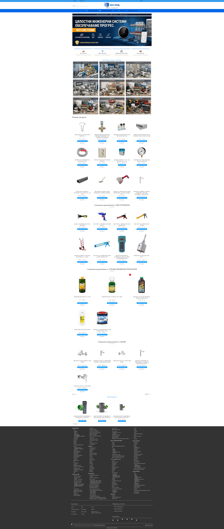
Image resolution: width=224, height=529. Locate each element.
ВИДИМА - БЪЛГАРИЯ (78, 479)
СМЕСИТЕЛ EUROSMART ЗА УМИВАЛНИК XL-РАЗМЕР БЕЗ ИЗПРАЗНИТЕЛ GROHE (142, 362)
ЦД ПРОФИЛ (115, 475)
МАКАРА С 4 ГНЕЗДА (93, 454)
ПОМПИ (75, 442)
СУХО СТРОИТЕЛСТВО (116, 459)
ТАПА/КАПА (76, 437)
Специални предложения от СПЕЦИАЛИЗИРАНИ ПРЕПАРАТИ (112, 269)
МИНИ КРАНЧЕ (76, 452)
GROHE (75, 478)
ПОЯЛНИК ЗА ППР (137, 455)
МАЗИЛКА (114, 492)
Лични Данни (84, 511)
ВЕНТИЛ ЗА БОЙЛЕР (93, 434)
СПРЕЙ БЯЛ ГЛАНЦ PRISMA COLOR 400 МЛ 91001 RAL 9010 (122, 135)
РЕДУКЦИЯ (136, 480)
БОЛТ (135, 437)
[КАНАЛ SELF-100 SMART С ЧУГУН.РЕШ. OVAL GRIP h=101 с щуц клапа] (82, 180)
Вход (82, 507)
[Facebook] (144, 1)
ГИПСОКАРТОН (115, 472)
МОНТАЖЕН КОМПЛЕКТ (138, 433)
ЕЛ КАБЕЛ (91, 450)
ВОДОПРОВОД (75, 428)
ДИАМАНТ (136, 464)
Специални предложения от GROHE (112, 342)
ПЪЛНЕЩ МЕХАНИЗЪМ (93, 433)
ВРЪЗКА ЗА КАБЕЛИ (137, 436)
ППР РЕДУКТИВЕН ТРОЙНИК (79, 436)
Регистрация (83, 509)
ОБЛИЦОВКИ (114, 483)
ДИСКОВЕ (135, 456)
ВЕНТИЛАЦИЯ (92, 444)
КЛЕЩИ (135, 446)
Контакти (122, 10)
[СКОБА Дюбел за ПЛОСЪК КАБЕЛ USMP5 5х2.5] (82, 127)
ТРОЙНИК (136, 478)
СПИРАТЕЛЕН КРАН (77, 451)
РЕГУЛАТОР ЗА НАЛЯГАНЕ (78, 466)
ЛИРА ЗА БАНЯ (92, 479)
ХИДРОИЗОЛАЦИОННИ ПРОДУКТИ (118, 446)
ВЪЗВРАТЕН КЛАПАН (77, 465)
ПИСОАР (91, 441)
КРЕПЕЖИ (113, 494)
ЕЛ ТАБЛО (91, 458)
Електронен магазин (92, 10)
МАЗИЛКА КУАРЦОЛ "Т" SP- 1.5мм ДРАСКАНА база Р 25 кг (122, 160)
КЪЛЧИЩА (75, 450)
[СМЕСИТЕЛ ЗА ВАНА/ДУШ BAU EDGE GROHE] (82, 353)
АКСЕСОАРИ (91, 437)
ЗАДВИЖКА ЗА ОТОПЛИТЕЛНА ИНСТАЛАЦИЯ (120, 438)
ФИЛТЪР (75, 443)
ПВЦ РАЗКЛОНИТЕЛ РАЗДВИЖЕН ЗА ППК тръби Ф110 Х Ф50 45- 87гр (121, 417)
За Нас (92, 507)
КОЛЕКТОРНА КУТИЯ (116, 434)
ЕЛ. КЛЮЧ (91, 465)
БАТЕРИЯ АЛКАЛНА (93, 453)
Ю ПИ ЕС (91, 457)
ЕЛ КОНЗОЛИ (91, 467)
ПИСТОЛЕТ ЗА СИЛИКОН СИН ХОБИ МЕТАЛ (102, 225)
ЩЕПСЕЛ (91, 470)
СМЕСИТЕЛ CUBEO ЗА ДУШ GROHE (82, 386)
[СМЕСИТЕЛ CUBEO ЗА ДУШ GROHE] (82, 378)
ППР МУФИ (76, 438)
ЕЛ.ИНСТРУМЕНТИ (137, 451)
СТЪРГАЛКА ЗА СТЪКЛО (138, 454)
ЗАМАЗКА (114, 490)
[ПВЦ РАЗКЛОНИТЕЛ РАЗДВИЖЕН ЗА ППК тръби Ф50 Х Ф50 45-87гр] (82, 407)
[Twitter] (147, 1)
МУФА (135, 482)
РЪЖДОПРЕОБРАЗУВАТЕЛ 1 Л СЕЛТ (82, 296)
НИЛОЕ (91, 466)
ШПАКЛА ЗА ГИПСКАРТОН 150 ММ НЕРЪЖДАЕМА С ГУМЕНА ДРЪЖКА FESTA (121, 193)
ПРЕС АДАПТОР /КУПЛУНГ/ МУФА (96, 490)
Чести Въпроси (74, 514)
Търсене (82, 514)
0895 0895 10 (120, 511)
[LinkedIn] (145, 1)
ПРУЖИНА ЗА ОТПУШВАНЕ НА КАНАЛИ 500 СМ (82, 160)
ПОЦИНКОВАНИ (77, 468)
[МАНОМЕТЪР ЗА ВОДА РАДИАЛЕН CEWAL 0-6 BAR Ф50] (141, 152)
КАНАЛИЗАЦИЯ (136, 471)
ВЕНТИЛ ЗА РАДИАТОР (116, 429)
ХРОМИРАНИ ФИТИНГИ (78, 455)
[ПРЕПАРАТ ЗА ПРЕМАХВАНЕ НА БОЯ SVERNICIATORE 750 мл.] (102, 318)
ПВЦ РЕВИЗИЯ (137, 481)
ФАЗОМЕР (91, 471)
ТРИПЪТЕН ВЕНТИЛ (115, 436)
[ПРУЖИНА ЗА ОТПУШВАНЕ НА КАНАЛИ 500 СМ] (82, 152)
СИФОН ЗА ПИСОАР (93, 443)
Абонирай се (75, 423)
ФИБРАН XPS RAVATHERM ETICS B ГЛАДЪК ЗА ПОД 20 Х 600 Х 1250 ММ (141, 135)
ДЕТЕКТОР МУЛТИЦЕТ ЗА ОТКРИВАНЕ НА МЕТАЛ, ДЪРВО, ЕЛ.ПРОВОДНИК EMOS (122, 257)
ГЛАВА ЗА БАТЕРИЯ (93, 429)
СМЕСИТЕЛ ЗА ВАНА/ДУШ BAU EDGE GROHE (82, 361)
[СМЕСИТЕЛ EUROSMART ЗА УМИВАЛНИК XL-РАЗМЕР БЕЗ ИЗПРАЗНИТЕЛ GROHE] (141, 353)
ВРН (74, 461)
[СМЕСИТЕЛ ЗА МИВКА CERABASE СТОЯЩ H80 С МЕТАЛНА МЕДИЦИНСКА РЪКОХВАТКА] (141, 180)
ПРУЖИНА (114, 433)
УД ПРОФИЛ (115, 474)
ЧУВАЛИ (113, 479)
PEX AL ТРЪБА (114, 431)
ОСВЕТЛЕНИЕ (91, 449)
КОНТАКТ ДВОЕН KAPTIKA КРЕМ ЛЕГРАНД (102, 160)
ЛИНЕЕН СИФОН (137, 486)
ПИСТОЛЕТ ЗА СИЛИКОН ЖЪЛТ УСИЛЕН (141, 225)
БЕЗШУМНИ (136, 483)
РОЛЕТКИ (135, 450)
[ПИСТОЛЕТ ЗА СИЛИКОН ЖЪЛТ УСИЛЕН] (141, 216)
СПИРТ (113, 443)
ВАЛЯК (113, 442)
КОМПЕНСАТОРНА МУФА (139, 479)
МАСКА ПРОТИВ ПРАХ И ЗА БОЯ (140, 468)
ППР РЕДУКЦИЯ (76, 456)
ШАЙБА (135, 431)
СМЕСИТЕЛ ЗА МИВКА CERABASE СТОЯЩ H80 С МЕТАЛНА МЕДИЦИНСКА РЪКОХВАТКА (141, 193)
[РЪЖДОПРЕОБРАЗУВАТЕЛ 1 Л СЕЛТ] (82, 284)
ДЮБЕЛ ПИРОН (114, 498)
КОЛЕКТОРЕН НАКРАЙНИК (94, 486)
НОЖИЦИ (135, 442)
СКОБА (135, 432)
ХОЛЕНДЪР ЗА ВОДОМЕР (78, 448)
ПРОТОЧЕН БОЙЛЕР (77, 482)
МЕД (74, 472)
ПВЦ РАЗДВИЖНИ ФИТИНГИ (139, 485)
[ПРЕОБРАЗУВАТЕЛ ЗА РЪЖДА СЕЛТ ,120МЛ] (112, 285)
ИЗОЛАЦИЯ (76, 457)
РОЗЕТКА (75, 483)
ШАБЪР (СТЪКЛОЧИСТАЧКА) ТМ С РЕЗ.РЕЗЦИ (82, 225)
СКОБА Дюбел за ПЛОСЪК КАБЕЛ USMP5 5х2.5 (82, 135)
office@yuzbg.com (120, 506)
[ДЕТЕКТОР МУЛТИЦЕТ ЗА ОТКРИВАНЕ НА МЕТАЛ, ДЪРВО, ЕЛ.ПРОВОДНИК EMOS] (122, 244)
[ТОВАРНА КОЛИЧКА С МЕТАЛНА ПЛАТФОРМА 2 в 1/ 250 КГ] (82, 244)
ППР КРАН (75, 439)
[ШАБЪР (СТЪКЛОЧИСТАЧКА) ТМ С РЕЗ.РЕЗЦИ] (82, 216)
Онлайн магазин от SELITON (112, 527)
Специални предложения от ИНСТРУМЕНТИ (112, 205)
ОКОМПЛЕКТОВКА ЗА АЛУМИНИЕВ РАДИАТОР (98, 498)
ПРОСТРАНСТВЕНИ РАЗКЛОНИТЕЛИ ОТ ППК (142, 490)
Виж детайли (102, 141)
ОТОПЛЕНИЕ (91, 473)
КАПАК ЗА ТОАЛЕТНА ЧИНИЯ (94, 432)
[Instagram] (149, 1)
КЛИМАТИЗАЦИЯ (115, 437)
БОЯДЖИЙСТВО (137, 447)
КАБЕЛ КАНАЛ (92, 459)
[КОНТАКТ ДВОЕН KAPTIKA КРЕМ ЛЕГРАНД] (102, 152)
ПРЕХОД (75, 432)
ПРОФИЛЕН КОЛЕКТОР (93, 487)
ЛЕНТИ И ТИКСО (115, 462)
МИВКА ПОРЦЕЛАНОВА (78, 490)
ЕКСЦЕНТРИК (76, 494)
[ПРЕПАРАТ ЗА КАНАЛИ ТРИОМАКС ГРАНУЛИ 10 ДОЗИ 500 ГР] (141, 284)
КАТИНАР (114, 482)
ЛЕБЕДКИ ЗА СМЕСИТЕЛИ (79, 485)
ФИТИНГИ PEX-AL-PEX (117, 432)
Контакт (92, 509)
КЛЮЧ (135, 445)
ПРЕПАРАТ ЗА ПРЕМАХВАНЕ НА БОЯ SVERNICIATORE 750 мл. (102, 330)
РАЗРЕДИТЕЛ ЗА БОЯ (116, 452)
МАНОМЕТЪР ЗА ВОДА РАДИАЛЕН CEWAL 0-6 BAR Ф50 (141, 160)
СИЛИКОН (114, 468)
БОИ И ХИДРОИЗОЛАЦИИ (116, 440)
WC (74, 487)
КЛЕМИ (90, 462)
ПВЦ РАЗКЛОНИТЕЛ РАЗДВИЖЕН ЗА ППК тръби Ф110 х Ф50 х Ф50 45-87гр (102, 417)
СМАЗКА (135, 489)
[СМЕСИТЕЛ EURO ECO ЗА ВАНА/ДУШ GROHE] (121, 353)
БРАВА (113, 471)
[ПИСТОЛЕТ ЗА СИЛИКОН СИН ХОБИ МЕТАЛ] (102, 216)
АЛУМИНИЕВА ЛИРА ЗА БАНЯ (95, 482)
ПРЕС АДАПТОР (93, 491)
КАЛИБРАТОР (136, 458)
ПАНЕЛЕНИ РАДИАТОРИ (93, 477)
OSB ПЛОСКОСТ (115, 484)
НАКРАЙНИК (136, 460)
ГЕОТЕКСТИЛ (136, 491)
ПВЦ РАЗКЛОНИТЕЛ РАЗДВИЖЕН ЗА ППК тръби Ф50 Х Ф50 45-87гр (82, 417)
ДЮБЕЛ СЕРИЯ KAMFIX (117, 497)
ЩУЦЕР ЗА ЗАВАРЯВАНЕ (78, 469)
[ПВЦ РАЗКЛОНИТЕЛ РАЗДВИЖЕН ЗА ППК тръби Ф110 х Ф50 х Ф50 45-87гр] (102, 407)
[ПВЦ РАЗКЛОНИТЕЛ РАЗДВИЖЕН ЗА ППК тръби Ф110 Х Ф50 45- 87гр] (122, 407)
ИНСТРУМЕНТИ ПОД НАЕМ (139, 469)
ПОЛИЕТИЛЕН (76, 460)
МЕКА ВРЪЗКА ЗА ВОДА (93, 440)
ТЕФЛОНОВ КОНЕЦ (77, 447)
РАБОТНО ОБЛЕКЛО (115, 487)
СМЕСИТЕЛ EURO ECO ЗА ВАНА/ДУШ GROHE (122, 361)
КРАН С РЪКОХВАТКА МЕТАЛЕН (95, 436)
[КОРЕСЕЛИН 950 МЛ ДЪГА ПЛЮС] (82, 318)
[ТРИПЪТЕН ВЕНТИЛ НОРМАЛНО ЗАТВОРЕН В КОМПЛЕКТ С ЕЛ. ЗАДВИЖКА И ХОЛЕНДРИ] (102, 127)
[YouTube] (151, 1)
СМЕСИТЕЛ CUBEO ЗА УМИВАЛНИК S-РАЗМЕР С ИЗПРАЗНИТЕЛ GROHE (102, 361)
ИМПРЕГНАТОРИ (137, 465)
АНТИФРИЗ (114, 464)
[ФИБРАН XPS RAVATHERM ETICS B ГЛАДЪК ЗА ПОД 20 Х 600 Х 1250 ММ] (141, 127)
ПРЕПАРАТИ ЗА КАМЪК (116, 454)
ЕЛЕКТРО (90, 446)
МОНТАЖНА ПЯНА (115, 467)
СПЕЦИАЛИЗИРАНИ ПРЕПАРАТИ (118, 457)
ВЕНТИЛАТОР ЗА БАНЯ (78, 491)
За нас (116, 10)
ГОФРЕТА (75, 459)
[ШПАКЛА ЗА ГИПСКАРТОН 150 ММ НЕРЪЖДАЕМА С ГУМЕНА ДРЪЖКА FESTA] (122, 180)
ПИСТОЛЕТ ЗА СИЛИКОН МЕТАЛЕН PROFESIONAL (121, 225)
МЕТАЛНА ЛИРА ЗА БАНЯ (94, 483)
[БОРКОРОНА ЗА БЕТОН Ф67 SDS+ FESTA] (141, 244)
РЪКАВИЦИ (114, 463)
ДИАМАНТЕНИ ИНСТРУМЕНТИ (139, 463)
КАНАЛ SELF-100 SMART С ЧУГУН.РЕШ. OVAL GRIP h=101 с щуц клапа (82, 193)
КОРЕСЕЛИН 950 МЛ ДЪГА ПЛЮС (82, 329)
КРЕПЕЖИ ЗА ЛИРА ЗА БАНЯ (95, 481)
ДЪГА (75, 433)
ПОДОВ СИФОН (136, 487)
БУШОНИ (91, 463)
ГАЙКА (135, 428)
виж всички (112, 343)
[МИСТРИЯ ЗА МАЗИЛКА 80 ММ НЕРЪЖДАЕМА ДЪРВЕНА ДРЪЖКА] (102, 180)
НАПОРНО (136, 484)
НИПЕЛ (91, 476)
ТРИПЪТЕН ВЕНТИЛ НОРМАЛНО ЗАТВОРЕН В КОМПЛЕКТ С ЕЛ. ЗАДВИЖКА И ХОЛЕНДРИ (102, 136)
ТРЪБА (135, 475)
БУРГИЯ (135, 459)
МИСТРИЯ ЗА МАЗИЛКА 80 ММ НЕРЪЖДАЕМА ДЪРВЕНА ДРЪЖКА (102, 192)
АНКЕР (135, 435)
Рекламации (73, 511)
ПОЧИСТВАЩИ (137, 466)
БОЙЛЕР (90, 455)
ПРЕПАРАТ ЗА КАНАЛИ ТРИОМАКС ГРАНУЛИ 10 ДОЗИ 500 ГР (141, 297)
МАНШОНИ (91, 428)
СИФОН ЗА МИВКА (77, 495)
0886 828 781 (104, 139)
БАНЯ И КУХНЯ (75, 474)
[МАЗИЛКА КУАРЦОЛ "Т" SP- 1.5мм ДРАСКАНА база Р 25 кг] (121, 152)
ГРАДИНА (113, 478)
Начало (72, 507)
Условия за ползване (75, 509)
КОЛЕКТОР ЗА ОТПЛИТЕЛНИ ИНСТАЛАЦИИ (97, 497)
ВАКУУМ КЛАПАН (137, 477)
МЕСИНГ (75, 441)
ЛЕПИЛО (113, 460)
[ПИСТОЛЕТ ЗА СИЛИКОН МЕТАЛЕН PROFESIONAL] (121, 216)
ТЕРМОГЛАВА (114, 428)
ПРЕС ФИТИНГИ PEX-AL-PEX (94, 489)
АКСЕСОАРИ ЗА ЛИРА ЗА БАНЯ (95, 480)
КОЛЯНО (75, 431)
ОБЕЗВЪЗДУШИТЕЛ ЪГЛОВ (95, 496)
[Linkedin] (124, 513)
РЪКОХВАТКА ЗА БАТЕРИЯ (79, 484)
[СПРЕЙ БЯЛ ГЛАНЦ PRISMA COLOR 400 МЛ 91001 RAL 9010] (121, 127)
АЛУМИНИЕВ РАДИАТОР (93, 475)
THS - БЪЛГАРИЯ (77, 477)
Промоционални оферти (106, 10)
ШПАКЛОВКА (115, 491)
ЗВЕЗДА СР (114, 453)
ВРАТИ (113, 486)
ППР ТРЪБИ (76, 434)
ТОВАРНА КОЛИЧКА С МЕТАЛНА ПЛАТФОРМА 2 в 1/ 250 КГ (82, 256)
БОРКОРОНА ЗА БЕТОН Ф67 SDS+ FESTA (142, 256)
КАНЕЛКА (75, 464)
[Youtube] (121, 513)
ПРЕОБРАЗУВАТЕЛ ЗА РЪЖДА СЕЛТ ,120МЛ (112, 296)
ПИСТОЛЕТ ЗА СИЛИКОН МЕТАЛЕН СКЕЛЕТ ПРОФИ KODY (102, 256)
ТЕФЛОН (75, 446)
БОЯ (112, 447)
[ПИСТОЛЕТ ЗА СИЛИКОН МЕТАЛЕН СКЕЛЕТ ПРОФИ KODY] (102, 244)
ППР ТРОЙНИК (77, 435)
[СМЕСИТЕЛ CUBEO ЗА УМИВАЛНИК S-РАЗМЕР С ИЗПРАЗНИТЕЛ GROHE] (102, 353)
